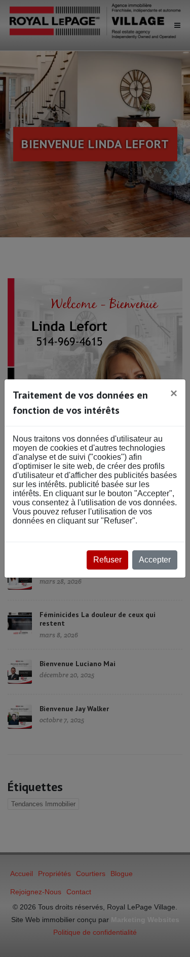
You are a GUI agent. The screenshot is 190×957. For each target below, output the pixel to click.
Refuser (107, 559)
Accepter (155, 559)
